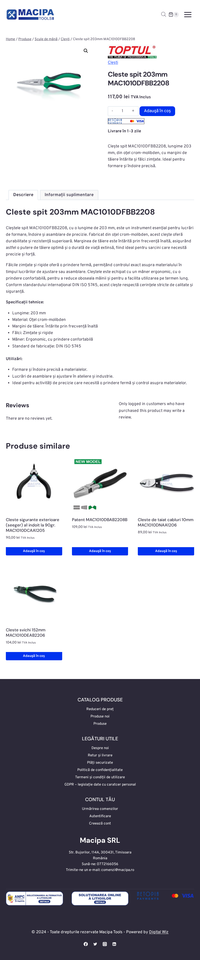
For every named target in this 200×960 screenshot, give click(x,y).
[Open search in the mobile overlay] (163, 14)
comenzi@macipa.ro (117, 870)
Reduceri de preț (100, 709)
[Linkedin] (114, 944)
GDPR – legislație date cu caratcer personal (100, 784)
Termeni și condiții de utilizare (100, 777)
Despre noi (100, 748)
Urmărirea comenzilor (100, 809)
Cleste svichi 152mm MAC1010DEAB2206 (25, 632)
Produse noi (100, 716)
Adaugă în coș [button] (34, 551)
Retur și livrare (100, 755)
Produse (100, 724)
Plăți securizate (100, 763)
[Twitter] (95, 944)
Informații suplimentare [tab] (69, 195)
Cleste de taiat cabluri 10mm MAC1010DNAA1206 (165, 522)
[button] (85, 50)
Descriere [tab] (23, 195)
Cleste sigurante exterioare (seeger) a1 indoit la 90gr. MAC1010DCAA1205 (32, 525)
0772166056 (107, 864)
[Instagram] (105, 944)
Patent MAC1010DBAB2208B (99, 519)
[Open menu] (187, 14)
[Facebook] (85, 944)
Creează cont (100, 823)
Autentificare (100, 816)
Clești (113, 62)
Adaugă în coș (157, 111)
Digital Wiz (159, 932)
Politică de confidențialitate (100, 770)
